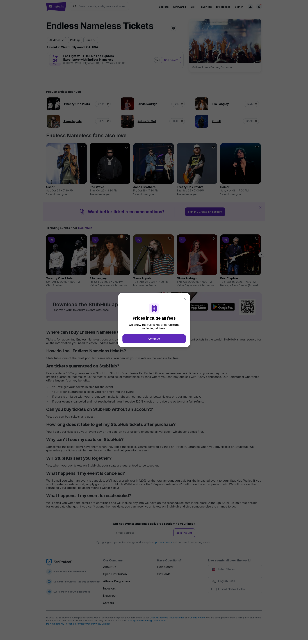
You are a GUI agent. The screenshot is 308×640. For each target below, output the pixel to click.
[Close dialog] (185, 299)
